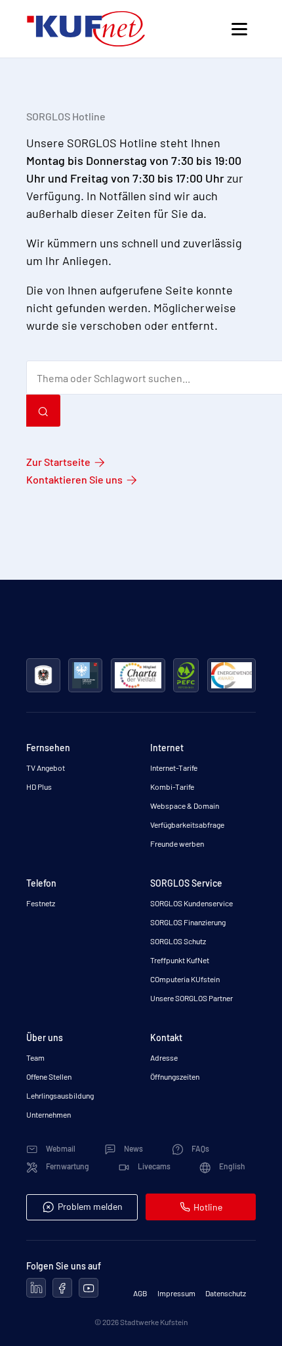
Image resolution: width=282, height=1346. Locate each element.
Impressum (176, 1293)
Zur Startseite (58, 461)
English (231, 1166)
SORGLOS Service (186, 883)
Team (35, 1057)
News (133, 1148)
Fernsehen (48, 747)
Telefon (41, 883)
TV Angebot (45, 767)
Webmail (60, 1148)
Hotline (207, 1207)
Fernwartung (67, 1166)
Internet (167, 747)
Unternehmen (48, 1114)
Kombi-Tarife (172, 786)
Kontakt (166, 1037)
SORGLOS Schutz (178, 941)
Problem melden (90, 1206)
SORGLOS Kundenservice (191, 903)
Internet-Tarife (173, 767)
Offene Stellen (48, 1076)
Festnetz (40, 903)
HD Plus (39, 786)
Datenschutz (225, 1293)
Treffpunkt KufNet (179, 960)
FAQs (199, 1148)
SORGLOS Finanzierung (188, 922)
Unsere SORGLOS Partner (191, 997)
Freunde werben (177, 843)
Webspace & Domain (184, 805)
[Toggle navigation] (239, 29)
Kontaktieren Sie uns (74, 479)
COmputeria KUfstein (185, 978)
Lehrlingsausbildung (60, 1095)
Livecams (153, 1166)
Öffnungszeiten (174, 1076)
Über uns (44, 1037)
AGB (140, 1293)
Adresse (164, 1057)
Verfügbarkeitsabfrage (187, 824)
